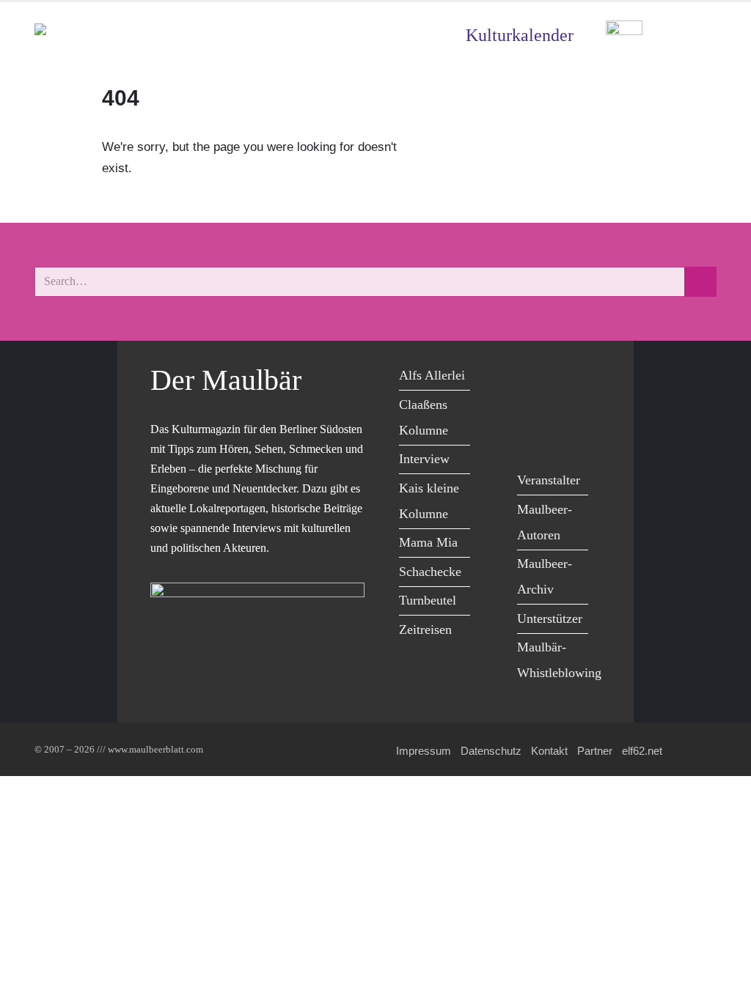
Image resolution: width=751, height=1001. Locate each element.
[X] (565, 378)
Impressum (423, 751)
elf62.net (642, 751)
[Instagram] (565, 408)
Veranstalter (548, 480)
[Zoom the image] (624, 31)
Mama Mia (428, 542)
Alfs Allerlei (432, 375)
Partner (594, 751)
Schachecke (430, 571)
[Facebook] (532, 378)
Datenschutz (491, 751)
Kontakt (549, 751)
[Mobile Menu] (699, 35)
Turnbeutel (427, 600)
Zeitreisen (425, 629)
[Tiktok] (532, 438)
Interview (424, 458)
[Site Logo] (118, 35)
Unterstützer (549, 618)
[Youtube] (532, 408)
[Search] (700, 282)
